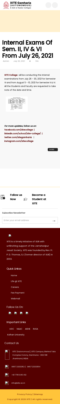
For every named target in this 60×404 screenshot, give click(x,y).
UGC (11, 328)
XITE (29, 399)
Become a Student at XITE (39, 199)
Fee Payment (17, 292)
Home (14, 275)
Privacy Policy (24, 394)
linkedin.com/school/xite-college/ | (24, 133)
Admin (6, 61)
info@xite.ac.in (18, 383)
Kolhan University (15, 334)
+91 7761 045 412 (19, 374)
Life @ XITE (16, 281)
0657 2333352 (18, 366)
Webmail (15, 298)
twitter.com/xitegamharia (18, 137)
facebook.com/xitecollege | (20, 129)
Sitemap (38, 394)
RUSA (35, 328)
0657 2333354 (33, 366)
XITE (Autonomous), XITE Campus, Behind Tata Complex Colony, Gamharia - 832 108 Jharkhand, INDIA (34, 355)
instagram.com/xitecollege (18, 141)
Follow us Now (16, 197)
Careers (15, 287)
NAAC (19, 328)
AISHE (27, 328)
